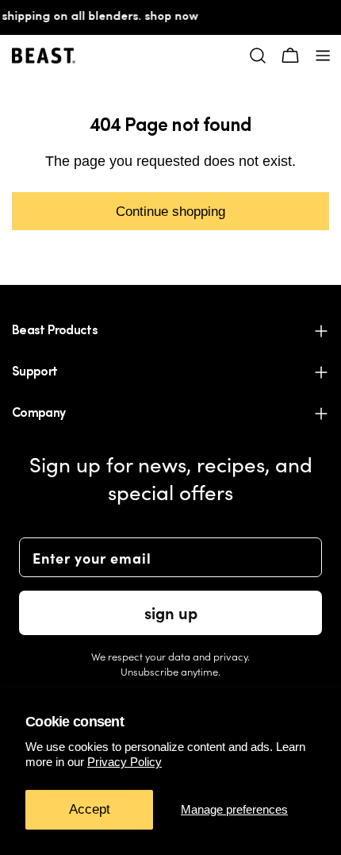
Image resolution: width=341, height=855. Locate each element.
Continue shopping (170, 211)
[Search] (258, 55)
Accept (89, 809)
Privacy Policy (124, 761)
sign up (170, 612)
